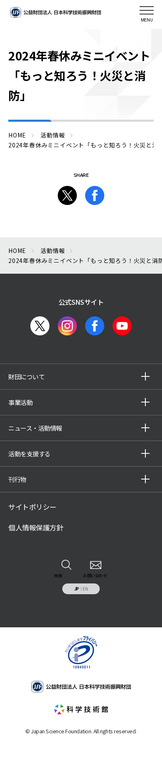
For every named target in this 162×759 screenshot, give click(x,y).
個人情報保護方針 (35, 528)
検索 (58, 575)
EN (85, 589)
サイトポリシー (32, 507)
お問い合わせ (95, 575)
